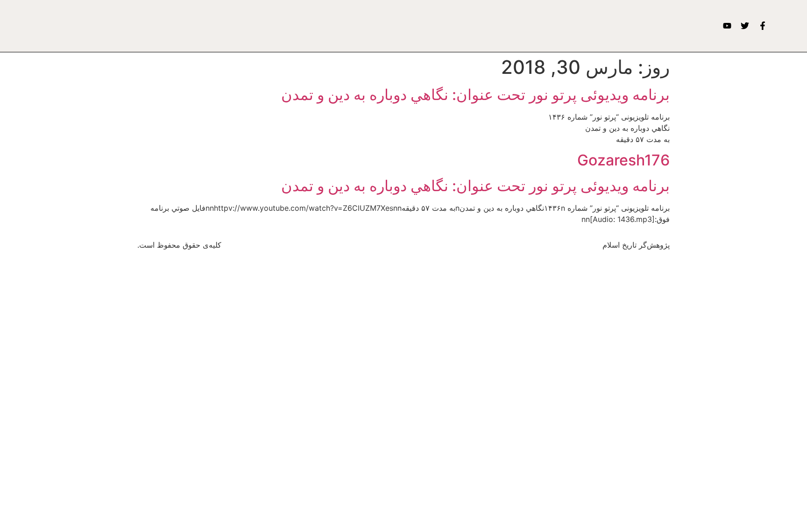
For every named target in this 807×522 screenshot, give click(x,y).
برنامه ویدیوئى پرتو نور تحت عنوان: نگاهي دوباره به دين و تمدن (475, 95)
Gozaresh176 (623, 160)
